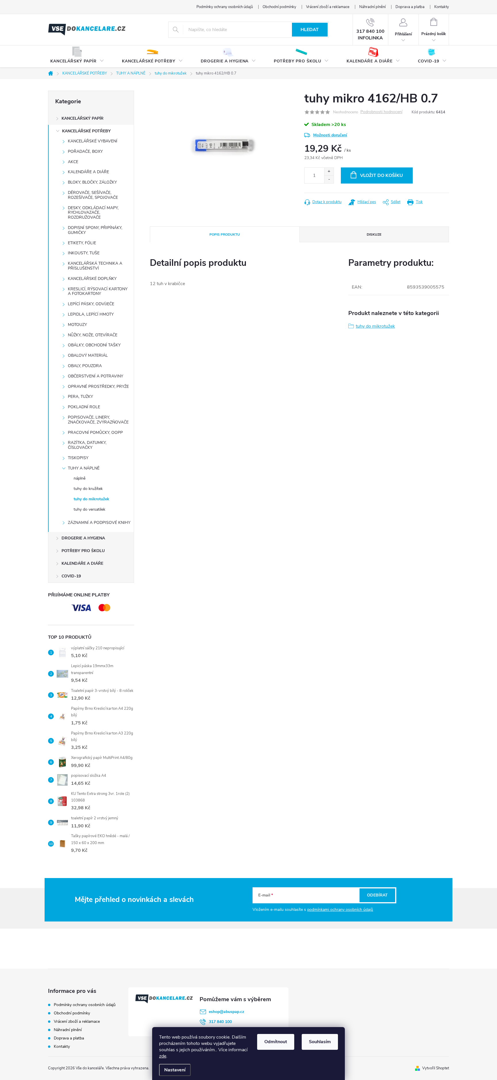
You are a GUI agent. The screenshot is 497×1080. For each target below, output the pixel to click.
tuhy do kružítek (88, 488)
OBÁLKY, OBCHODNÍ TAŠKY (94, 345)
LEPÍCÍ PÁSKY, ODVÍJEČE (91, 304)
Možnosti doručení (330, 135)
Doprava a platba (410, 6)
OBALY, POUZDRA (85, 366)
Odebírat (377, 895)
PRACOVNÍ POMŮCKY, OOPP (95, 432)
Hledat (310, 29)
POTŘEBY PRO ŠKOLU (83, 551)
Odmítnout (275, 1042)
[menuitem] (77, 56)
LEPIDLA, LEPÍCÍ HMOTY (91, 314)
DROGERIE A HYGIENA (83, 538)
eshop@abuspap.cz (226, 1011)
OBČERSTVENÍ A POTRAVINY (95, 376)
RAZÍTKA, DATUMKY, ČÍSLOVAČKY (87, 445)
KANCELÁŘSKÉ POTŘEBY (86, 131)
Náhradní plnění (372, 6)
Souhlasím (320, 1042)
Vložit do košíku (381, 175)
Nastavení (175, 1070)
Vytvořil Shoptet (435, 1068)
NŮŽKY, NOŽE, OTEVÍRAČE (92, 335)
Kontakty (441, 6)
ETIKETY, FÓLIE (82, 243)
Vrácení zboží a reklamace (327, 6)
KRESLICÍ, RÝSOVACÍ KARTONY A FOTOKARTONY (97, 291)
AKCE (73, 162)
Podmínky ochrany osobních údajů (224, 6)
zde (162, 1056)
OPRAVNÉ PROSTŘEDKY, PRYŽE (98, 386)
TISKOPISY (78, 458)
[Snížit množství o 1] (329, 179)
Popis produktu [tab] (224, 234)
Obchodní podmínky (279, 6)
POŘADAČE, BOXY (85, 151)
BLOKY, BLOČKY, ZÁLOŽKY (92, 182)
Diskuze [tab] (374, 234)
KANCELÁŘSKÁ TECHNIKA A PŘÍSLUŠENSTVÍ (95, 266)
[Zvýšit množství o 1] (329, 171)
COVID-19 (71, 576)
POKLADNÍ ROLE (84, 407)
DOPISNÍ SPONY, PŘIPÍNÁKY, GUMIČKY (95, 230)
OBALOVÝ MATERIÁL (88, 355)
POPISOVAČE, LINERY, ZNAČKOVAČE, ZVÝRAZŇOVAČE (98, 420)
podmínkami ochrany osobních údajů (340, 909)
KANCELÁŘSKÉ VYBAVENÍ (92, 141)
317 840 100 (220, 1021)
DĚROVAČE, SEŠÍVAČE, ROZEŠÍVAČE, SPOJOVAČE (93, 195)
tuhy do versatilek (89, 509)
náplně (79, 478)
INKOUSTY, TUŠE (84, 253)
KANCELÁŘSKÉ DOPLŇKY (92, 278)
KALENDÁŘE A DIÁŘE (88, 172)
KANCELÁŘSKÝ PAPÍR (83, 118)
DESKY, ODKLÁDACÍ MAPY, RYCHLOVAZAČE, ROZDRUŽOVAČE (93, 212)
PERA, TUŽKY (80, 396)
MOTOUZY (77, 324)
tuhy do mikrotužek (91, 499)
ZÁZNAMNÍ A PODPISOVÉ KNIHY (99, 522)
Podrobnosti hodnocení (381, 112)
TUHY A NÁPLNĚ (84, 468)
